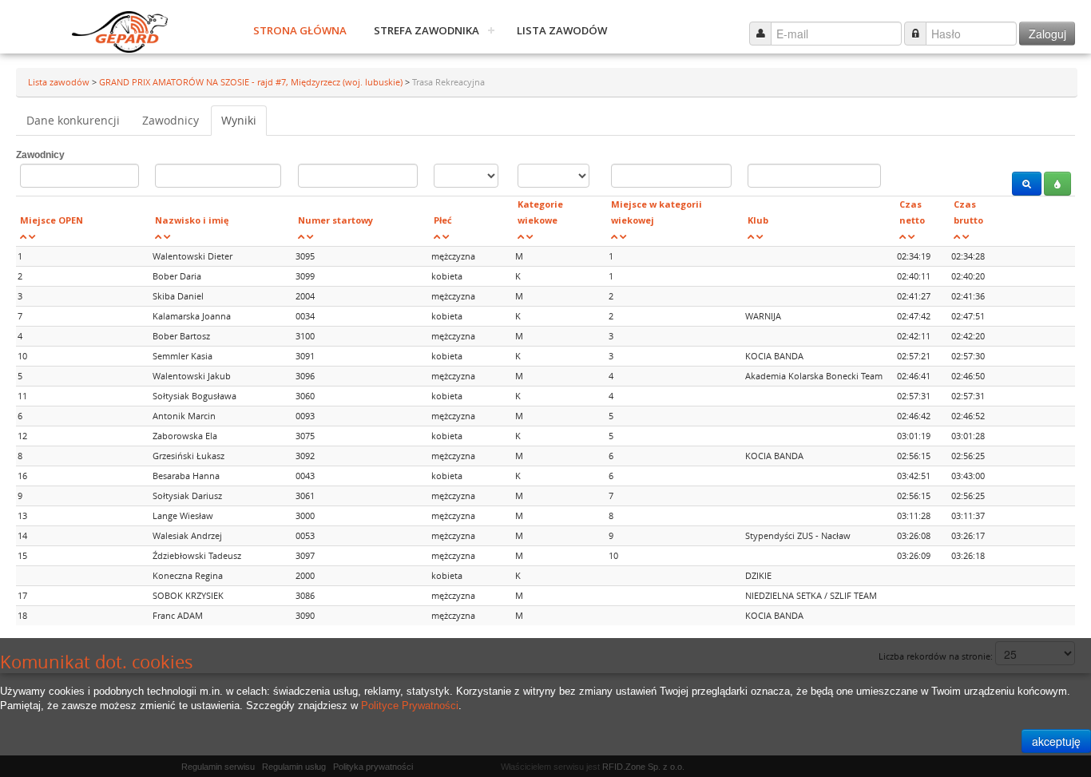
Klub (758, 220)
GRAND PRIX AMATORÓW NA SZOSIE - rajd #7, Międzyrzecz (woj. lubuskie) (252, 82)
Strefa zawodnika (426, 30)
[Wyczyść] (1057, 184)
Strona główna (300, 30)
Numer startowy (335, 220)
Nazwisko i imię (192, 220)
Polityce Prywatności (409, 706)
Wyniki (238, 120)
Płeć (443, 220)
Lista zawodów (562, 30)
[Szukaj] (1026, 184)
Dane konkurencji (73, 120)
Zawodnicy (170, 120)
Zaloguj (1047, 34)
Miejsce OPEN (51, 220)
